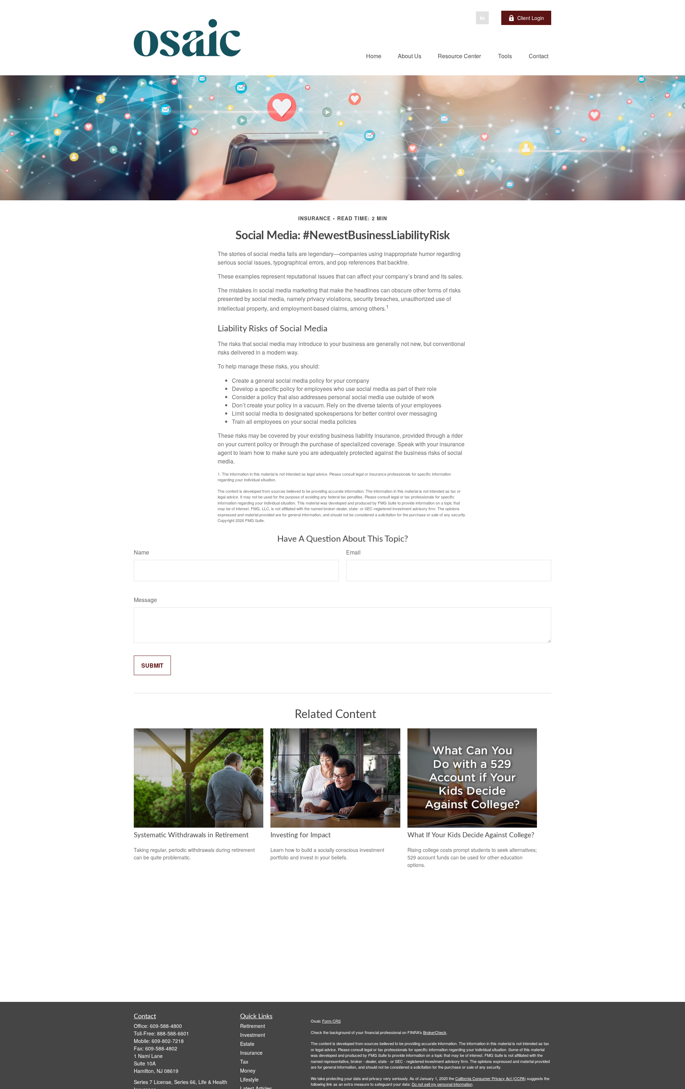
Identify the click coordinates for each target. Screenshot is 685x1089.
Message (145, 600)
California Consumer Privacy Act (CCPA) (490, 1078)
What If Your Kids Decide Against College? (470, 835)
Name (141, 552)
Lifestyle (249, 1079)
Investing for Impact (300, 835)
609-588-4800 (166, 1025)
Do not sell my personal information (442, 1084)
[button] (373, 55)
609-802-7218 (168, 1040)
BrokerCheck (434, 1032)
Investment (252, 1034)
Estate (247, 1043)
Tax (244, 1061)
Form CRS (331, 1021)
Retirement (252, 1025)
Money (247, 1070)
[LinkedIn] (482, 17)
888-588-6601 (173, 1033)
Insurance (251, 1052)
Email (353, 552)
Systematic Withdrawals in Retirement (191, 835)
